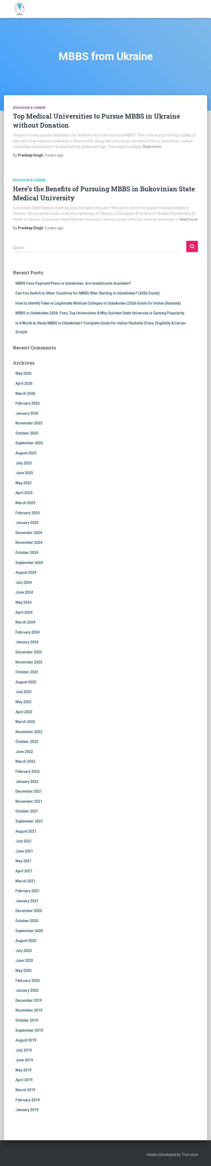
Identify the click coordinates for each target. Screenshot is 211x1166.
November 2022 (28, 732)
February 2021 (27, 891)
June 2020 (24, 960)
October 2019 (26, 1020)
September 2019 (29, 1030)
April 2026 (23, 383)
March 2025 (25, 503)
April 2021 (23, 871)
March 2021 (25, 881)
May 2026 (23, 373)
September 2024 (29, 563)
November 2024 (28, 542)
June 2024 (24, 592)
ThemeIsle (189, 1155)
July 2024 (23, 582)
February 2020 (27, 981)
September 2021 (29, 821)
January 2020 (26, 990)
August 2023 (25, 682)
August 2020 (25, 941)
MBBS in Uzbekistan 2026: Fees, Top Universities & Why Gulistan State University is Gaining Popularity (99, 313)
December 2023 (28, 652)
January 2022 (26, 781)
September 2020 (29, 931)
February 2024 (27, 632)
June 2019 (24, 1060)
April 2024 (23, 612)
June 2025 (24, 473)
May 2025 (23, 483)
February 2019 (27, 1100)
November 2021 (28, 801)
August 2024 (25, 572)
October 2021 (26, 811)
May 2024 (23, 602)
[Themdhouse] (19, 9)
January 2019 (26, 1110)
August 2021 (25, 831)
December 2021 (28, 791)
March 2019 (25, 1090)
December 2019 (28, 1000)
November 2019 (28, 1010)
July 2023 (23, 692)
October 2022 (26, 742)
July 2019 (23, 1050)
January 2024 (26, 642)
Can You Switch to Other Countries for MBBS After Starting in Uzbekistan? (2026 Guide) (87, 293)
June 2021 (24, 851)
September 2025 (29, 443)
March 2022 (25, 761)
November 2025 (28, 423)
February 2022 (27, 771)
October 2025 (26, 433)
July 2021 (23, 841)
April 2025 (23, 493)
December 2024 (28, 533)
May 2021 (23, 861)
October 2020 (26, 921)
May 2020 (23, 970)
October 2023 (26, 672)
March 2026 (25, 393)
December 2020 (28, 911)
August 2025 (25, 453)
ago (54, 155)
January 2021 (26, 901)
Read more (152, 147)
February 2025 (27, 513)
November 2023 (28, 662)
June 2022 (24, 752)
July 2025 (23, 463)
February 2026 (27, 403)
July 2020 (23, 951)
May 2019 (23, 1070)
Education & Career (29, 108)
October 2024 (26, 553)
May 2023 (23, 702)
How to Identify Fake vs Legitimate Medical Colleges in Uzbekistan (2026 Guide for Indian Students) (98, 303)
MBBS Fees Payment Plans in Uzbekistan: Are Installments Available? (73, 283)
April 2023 (23, 712)
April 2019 (23, 1080)
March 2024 (25, 622)
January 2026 (26, 413)
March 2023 (25, 722)
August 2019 (25, 1040)
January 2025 (26, 523)
